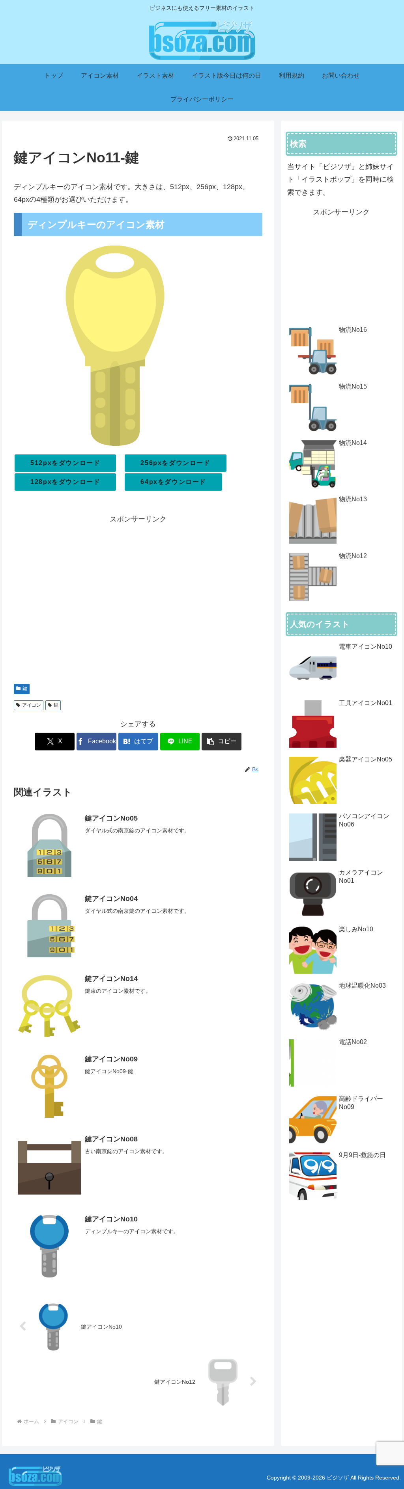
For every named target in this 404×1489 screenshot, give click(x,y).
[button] (221, 741)
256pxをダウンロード (175, 463)
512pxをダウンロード (65, 463)
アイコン (31, 705)
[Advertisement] (138, 599)
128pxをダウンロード (65, 481)
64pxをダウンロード (173, 481)
